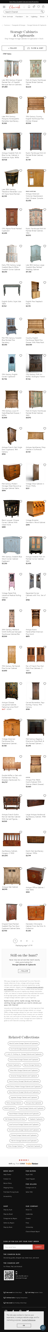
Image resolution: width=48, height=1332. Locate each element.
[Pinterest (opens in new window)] (20, 1311)
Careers (28, 1218)
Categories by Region (10, 1218)
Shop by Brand (8, 1214)
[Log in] (24, 7)
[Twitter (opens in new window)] (27, 1311)
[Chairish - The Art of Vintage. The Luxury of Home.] (15, 7)
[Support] (43, 1327)
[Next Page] (33, 941)
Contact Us (7, 1179)
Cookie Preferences (28, 1320)
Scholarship (29, 1227)
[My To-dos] (29, 6)
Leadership (29, 1214)
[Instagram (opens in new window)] (6, 1311)
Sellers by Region (8, 1223)
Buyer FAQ (29, 1174)
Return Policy (7, 1183)
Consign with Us (31, 1187)
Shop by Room (7, 1227)
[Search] (42, 12)
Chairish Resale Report (33, 1231)
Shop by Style (7, 1210)
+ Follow (12, 48)
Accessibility (7, 1196)
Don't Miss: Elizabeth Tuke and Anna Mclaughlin (23, 2)
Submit (38, 1247)
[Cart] (43, 6)
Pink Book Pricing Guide (11, 1192)
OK (24, 1325)
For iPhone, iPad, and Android (12, 1266)
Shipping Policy (8, 1187)
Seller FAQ (29, 1192)
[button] (5, 7)
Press (27, 1223)
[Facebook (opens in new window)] (13, 1311)
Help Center (7, 1174)
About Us (29, 1210)
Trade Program (30, 1179)
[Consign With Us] (33, 6)
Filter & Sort (37, 48)
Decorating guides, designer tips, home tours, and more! (21, 1258)
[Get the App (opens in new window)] (8, 1275)
